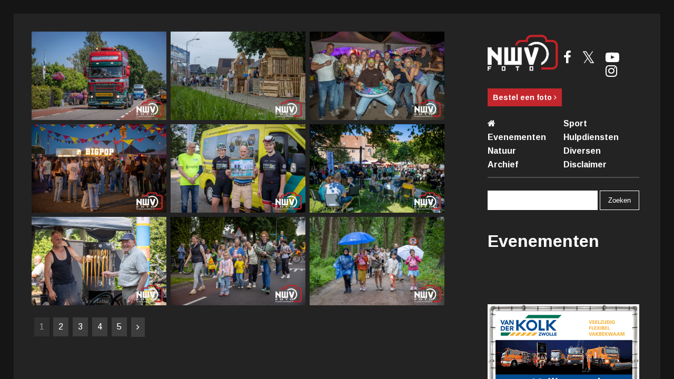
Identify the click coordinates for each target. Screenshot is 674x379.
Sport (575, 123)
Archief (503, 164)
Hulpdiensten (591, 137)
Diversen (582, 150)
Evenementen (517, 137)
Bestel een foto (523, 97)
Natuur (502, 150)
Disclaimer (585, 164)
